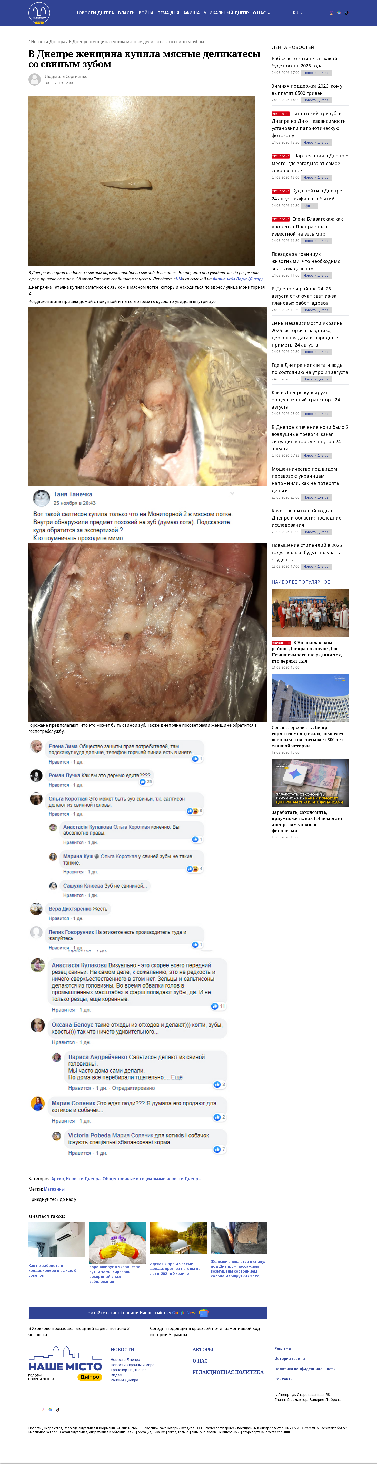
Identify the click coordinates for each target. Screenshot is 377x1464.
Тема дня (168, 13)
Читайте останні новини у (142, 1312)
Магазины (54, 1189)
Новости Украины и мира (132, 1364)
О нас (259, 13)
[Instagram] (331, 13)
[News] (339, 13)
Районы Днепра (124, 1380)
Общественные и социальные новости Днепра (152, 1179)
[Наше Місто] (39, 13)
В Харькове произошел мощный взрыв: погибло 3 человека (79, 1331)
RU (296, 13)
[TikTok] (347, 13)
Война (146, 13)
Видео (116, 1374)
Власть (126, 13)
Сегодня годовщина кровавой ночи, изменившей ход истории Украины (205, 1331)
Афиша (191, 13)
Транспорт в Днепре (129, 1369)
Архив (57, 1179)
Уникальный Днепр (226, 13)
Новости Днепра (94, 13)
